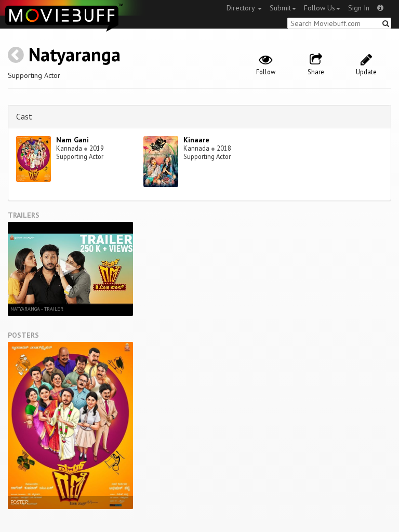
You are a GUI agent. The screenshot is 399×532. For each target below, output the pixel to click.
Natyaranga (75, 54)
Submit (280, 7)
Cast (24, 116)
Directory (242, 7)
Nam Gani (72, 139)
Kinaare (196, 139)
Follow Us (319, 7)
